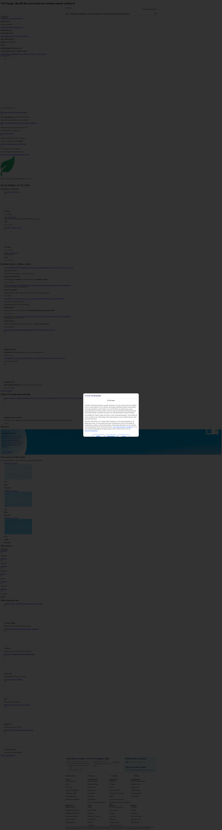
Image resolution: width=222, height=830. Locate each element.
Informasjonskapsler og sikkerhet (123, 427)
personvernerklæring (91, 430)
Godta (98, 436)
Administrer (111, 436)
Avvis (124, 436)
